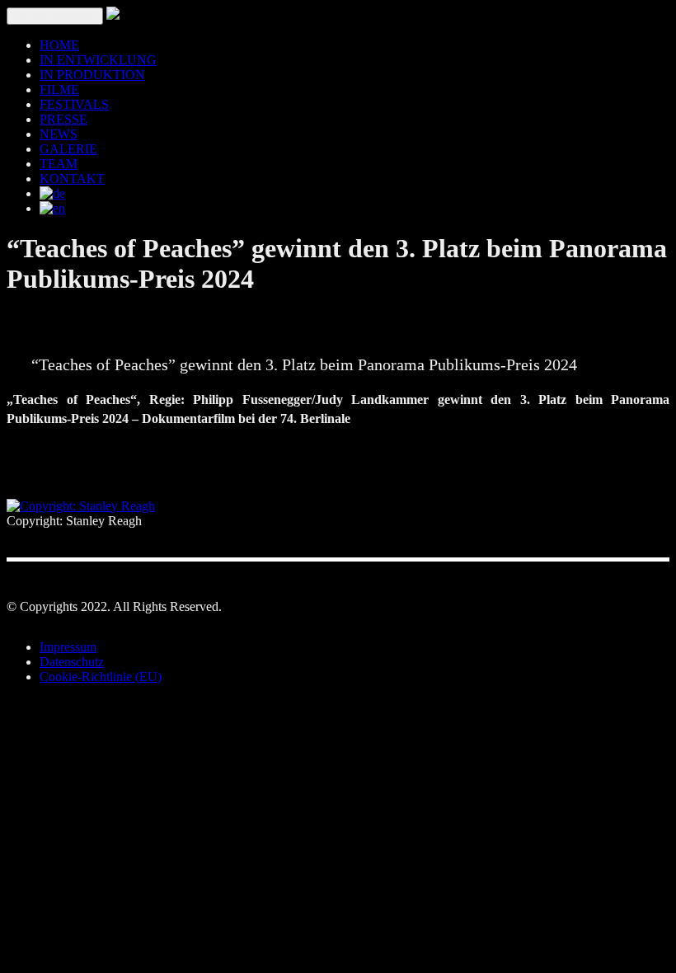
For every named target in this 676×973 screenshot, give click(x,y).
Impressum (68, 647)
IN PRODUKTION (92, 75)
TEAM (58, 164)
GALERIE (68, 149)
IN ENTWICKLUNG (98, 60)
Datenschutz (72, 662)
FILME (59, 89)
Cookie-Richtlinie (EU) (101, 677)
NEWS (58, 134)
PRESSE (63, 119)
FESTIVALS (74, 104)
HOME (59, 45)
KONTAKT (72, 179)
